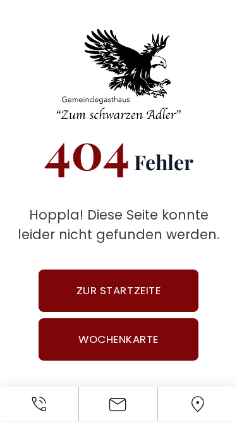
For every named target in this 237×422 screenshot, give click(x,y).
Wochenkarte (118, 339)
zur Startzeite (118, 290)
